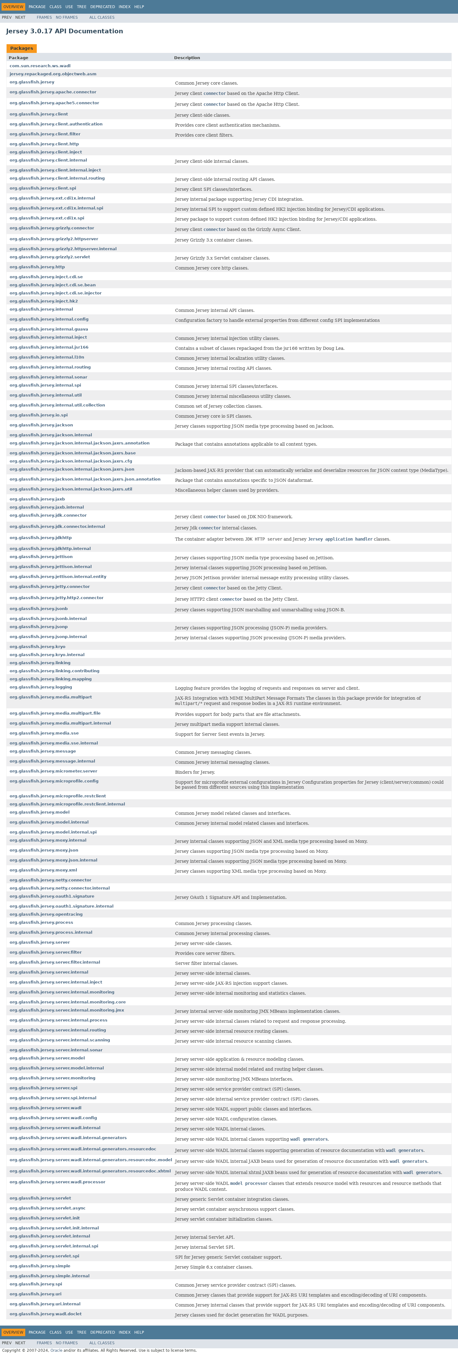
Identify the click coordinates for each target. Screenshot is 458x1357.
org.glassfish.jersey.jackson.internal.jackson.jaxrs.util (71, 489)
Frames (44, 17)
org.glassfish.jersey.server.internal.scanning (60, 1040)
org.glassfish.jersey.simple (40, 1266)
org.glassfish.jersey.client (39, 114)
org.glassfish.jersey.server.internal (49, 972)
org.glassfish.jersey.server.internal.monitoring (62, 992)
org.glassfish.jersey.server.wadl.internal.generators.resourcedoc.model (91, 1159)
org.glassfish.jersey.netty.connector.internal (60, 888)
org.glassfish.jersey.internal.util (46, 395)
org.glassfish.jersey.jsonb (39, 608)
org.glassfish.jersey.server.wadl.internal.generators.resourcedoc (83, 1149)
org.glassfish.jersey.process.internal (51, 932)
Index (125, 7)
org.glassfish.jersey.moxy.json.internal (53, 860)
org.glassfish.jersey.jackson (41, 425)
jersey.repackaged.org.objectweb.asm (53, 74)
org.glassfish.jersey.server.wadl (45, 1108)
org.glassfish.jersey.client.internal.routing (57, 178)
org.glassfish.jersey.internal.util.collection (57, 405)
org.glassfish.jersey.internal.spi (45, 385)
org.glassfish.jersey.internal (41, 309)
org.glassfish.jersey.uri (35, 1294)
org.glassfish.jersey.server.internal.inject (56, 982)
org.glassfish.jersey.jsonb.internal (48, 618)
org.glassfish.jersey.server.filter (46, 952)
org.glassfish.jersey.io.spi (39, 415)
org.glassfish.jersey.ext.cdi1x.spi (47, 218)
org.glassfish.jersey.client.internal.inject (55, 170)
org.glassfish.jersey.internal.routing (50, 367)
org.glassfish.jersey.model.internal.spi (53, 832)
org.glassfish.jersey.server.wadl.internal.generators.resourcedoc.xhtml (90, 1171)
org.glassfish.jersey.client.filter (45, 134)
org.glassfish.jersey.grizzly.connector (52, 228)
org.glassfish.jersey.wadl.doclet (46, 1314)
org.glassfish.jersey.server (40, 942)
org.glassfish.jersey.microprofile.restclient (58, 796)
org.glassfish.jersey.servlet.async (48, 1208)
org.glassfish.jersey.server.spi (43, 1088)
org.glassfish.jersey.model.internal (49, 822)
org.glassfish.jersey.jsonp (39, 626)
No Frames (67, 17)
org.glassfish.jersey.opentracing (46, 914)
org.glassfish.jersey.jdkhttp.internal (50, 548)
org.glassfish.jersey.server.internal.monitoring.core (68, 1002)
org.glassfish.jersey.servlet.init (45, 1218)
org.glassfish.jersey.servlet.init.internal (54, 1228)
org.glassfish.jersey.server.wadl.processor (57, 1182)
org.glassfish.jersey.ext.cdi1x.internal (52, 198)
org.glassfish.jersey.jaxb (37, 499)
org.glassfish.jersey (32, 82)
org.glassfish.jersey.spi (36, 1284)
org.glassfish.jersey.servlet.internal (50, 1236)
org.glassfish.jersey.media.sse (44, 733)
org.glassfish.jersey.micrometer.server (53, 771)
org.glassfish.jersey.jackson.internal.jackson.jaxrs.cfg (71, 461)
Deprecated (102, 7)
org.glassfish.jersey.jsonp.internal (48, 636)
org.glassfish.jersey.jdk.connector (48, 515)
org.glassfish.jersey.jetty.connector (50, 586)
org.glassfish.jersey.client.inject (46, 152)
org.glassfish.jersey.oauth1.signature (52, 896)
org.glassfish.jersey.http (37, 267)
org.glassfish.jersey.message (43, 751)
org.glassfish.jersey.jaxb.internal (47, 507)
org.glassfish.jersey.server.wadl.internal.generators (68, 1137)
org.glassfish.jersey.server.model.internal (57, 1068)
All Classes (102, 17)
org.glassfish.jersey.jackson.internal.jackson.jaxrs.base (73, 453)
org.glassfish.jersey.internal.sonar (48, 377)
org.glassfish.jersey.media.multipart (51, 697)
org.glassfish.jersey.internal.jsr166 (49, 347)
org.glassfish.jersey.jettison (41, 556)
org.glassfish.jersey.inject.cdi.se (46, 277)
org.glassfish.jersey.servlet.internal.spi (54, 1246)
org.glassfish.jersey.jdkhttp (41, 537)
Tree (82, 7)
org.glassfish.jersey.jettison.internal (51, 566)
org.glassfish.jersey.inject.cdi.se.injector (56, 293)
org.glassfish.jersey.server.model (47, 1058)
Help (139, 7)
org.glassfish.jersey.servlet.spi (44, 1256)
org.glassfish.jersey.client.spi (43, 188)
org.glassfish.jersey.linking (40, 662)
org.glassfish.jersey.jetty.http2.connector (56, 597)
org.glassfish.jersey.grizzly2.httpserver (54, 239)
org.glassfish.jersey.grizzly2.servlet (50, 257)
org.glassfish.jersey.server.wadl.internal (55, 1127)
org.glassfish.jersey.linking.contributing (54, 671)
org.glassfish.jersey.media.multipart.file (55, 713)
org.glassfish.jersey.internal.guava (49, 329)
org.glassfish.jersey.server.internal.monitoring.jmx (67, 1010)
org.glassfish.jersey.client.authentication (56, 124)
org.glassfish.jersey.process (41, 922)
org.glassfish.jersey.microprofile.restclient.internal (67, 804)
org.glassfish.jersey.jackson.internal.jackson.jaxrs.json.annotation (85, 479)
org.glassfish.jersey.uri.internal (45, 1304)
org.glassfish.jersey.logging (41, 687)
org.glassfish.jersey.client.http (44, 144)
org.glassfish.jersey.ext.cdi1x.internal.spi (56, 208)
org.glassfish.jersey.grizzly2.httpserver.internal (63, 249)
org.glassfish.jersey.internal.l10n (47, 357)
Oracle (56, 1350)
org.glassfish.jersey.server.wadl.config (53, 1117)
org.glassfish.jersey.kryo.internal (47, 654)
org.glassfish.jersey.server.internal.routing (58, 1030)
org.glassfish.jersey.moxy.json (44, 850)
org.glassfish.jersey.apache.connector (53, 92)
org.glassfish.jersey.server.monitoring (52, 1078)
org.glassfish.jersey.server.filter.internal (55, 962)
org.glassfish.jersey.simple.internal (49, 1276)
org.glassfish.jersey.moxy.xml (43, 870)
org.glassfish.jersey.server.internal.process (58, 1020)
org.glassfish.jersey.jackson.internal (51, 435)
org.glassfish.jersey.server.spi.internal (53, 1098)
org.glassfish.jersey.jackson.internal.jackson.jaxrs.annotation (80, 443)
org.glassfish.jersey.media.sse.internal (54, 743)
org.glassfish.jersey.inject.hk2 (44, 301)
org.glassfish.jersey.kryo (37, 646)
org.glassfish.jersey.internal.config (49, 319)
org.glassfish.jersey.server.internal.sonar (56, 1050)
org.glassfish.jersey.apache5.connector (54, 103)
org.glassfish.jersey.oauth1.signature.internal (61, 906)
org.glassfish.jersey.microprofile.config (54, 781)
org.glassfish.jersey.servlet (40, 1198)
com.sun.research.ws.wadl (40, 65)
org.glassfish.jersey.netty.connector (50, 880)
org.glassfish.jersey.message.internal (52, 761)
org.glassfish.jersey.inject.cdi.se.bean (53, 285)
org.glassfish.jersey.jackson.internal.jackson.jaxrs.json (72, 469)
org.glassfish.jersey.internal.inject (48, 337)
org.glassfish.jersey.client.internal (48, 160)
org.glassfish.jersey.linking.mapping (51, 679)
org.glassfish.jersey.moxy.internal (48, 840)
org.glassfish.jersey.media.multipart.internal (60, 723)
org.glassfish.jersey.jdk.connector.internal (57, 526)
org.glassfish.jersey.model (39, 812)
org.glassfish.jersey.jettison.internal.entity (58, 576)
